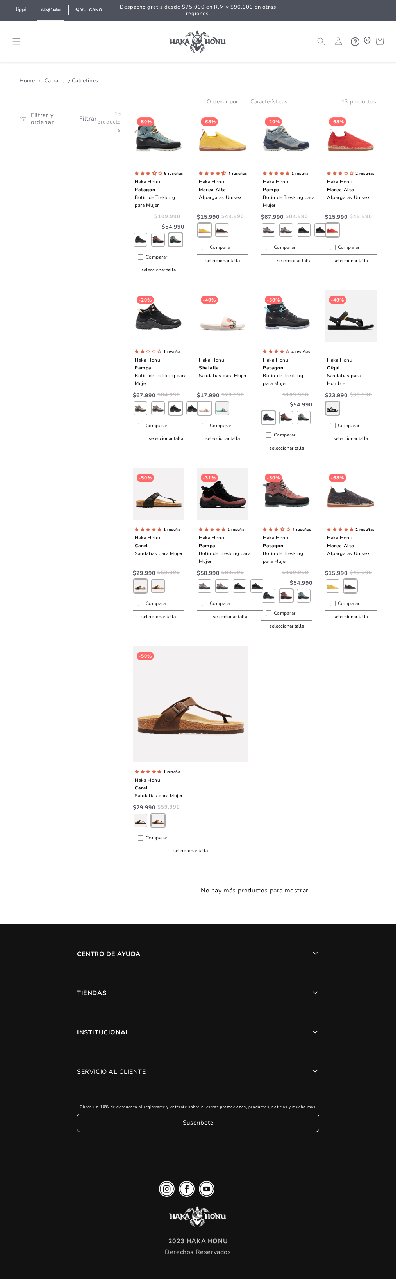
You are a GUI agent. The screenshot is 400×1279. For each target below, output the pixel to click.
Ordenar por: (223, 101)
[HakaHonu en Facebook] (187, 1191)
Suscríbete (198, 1122)
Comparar (157, 257)
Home (27, 80)
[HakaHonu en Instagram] (167, 1191)
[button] (16, 41)
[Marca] (21, 10)
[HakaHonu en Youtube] (206, 1191)
